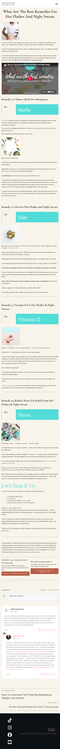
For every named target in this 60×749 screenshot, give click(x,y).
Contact (24, 734)
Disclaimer (54, 734)
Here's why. (13, 248)
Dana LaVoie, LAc (18, 636)
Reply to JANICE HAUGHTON (47, 629)
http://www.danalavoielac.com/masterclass (35, 651)
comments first (53, 590)
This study (5, 120)
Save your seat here (16, 651)
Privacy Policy (31, 734)
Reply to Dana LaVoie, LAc (48, 674)
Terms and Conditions (43, 734)
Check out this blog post (9, 385)
